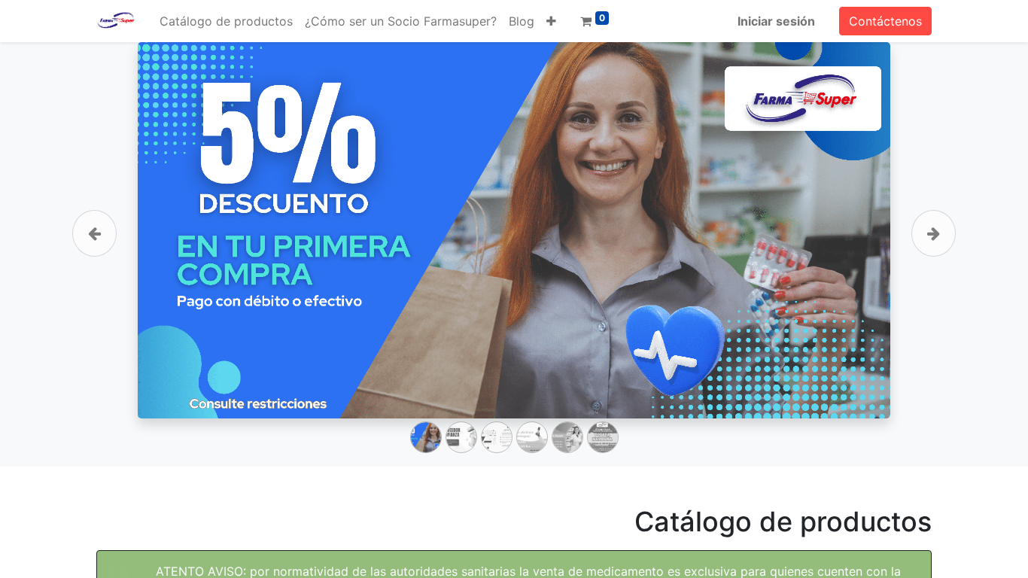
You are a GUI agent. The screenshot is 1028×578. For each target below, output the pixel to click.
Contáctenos (885, 21)
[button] (551, 21)
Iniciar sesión (776, 21)
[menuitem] (226, 21)
